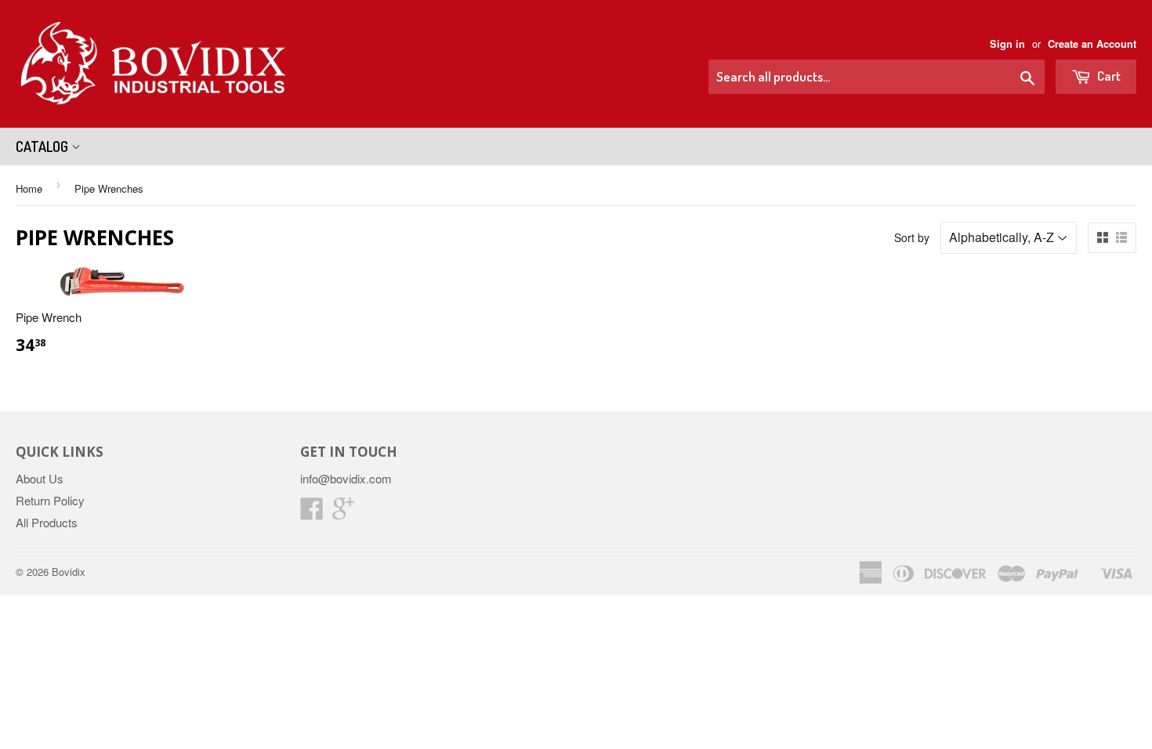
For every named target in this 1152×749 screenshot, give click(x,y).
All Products (47, 522)
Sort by (911, 237)
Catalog (43, 146)
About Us (39, 478)
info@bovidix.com (346, 478)
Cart (1108, 75)
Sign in (1007, 44)
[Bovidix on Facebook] (312, 513)
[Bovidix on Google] (343, 513)
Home (29, 188)
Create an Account (1092, 44)
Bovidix (68, 571)
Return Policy (50, 500)
